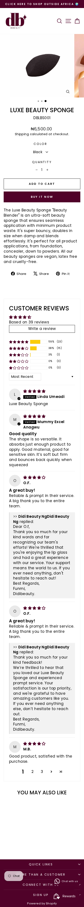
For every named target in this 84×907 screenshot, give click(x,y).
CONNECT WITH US (41, 885)
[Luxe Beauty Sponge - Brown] (20, 844)
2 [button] (32, 771)
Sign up (41, 895)
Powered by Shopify (42, 903)
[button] (18, 342)
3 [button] (42, 771)
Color (40, 144)
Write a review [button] (42, 328)
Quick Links (41, 864)
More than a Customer (40, 874)
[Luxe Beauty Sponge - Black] (15, 844)
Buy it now (42, 197)
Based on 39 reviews (29, 322)
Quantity (42, 162)
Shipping (22, 134)
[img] (34, 391)
